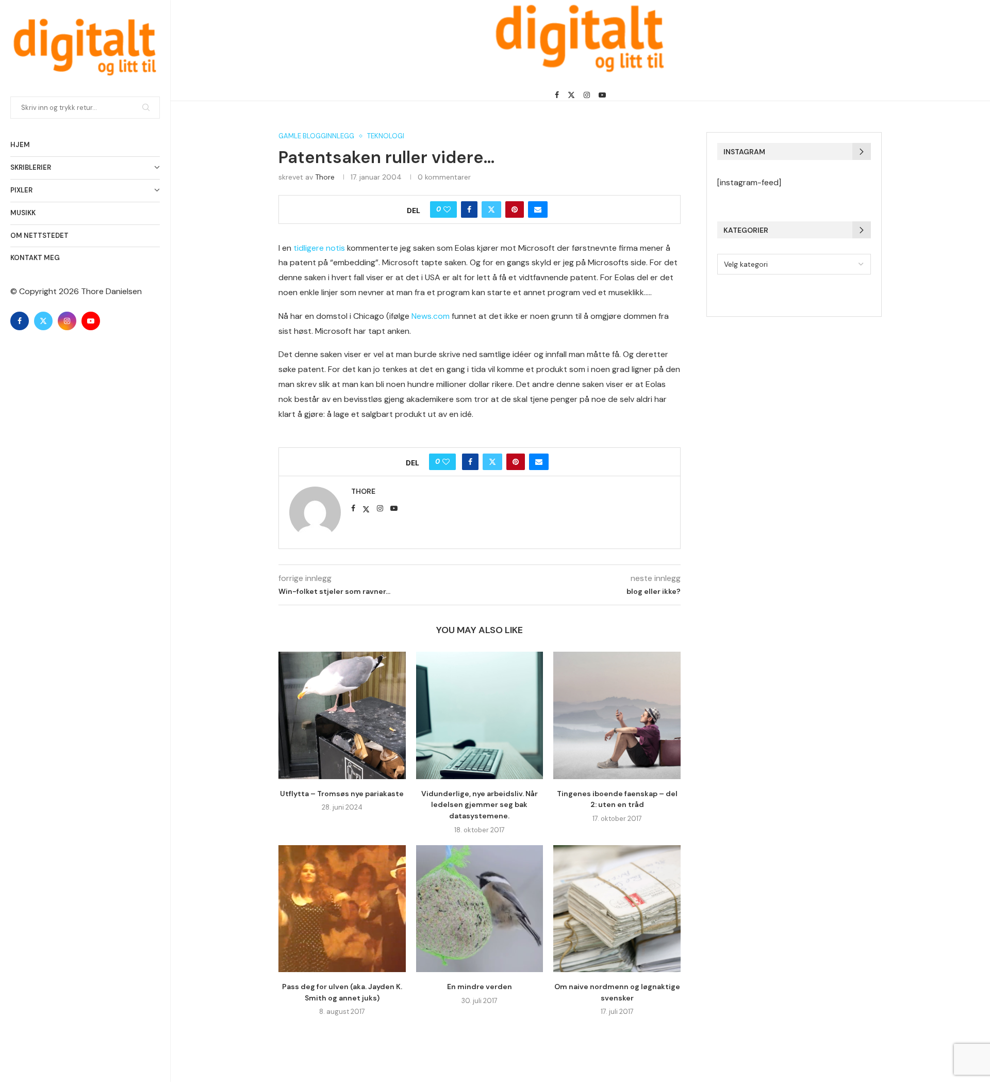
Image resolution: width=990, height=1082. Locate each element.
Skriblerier (30, 167)
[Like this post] (447, 209)
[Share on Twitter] (491, 209)
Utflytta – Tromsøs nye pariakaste (342, 793)
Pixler (21, 190)
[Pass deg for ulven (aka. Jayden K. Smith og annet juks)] (342, 909)
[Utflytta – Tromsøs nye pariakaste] (342, 715)
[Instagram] (67, 321)
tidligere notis (319, 248)
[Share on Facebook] (469, 209)
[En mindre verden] (479, 909)
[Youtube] (90, 321)
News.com (430, 316)
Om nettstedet (39, 235)
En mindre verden (479, 986)
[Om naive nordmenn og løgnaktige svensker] (617, 909)
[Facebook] (19, 321)
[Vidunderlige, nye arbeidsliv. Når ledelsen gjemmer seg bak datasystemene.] (479, 715)
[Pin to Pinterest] (514, 209)
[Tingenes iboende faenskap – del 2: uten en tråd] (617, 715)
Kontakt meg (35, 257)
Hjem (20, 144)
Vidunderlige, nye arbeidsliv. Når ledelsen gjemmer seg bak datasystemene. (479, 804)
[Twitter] (43, 321)
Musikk (23, 212)
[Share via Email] (538, 209)
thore (325, 177)
